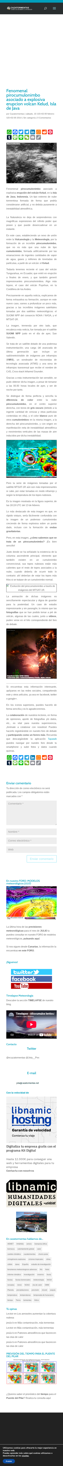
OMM (47, 1285)
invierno (40, 1275)
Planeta (10, 1290)
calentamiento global (25, 1249)
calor (39, 1249)
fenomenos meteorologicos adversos (22, 1269)
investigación (29, 1275)
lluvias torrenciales (23, 1280)
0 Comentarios (44, 118)
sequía (52, 1290)
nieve (19, 1285)
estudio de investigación (41, 1264)
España (25, 1264)
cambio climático (14, 1254)
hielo (47, 1269)
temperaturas (25, 1295)
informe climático (14, 1275)
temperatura (12, 1295)
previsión (35, 1290)
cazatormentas (29, 1254)
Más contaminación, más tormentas (36, 1322)
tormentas (27, 1300)
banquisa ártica (41, 1244)
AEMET (10, 1244)
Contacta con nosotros (20, 1170)
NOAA (27, 1285)
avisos (29, 1244)
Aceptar (9, 1461)
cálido (9, 1264)
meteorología (38, 1280)
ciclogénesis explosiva (16, 1259)
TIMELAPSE (35, 1000)
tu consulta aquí (42, 1398)
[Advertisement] (31, 55)
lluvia (49, 1275)
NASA (49, 1280)
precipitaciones (23, 1290)
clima (48, 1259)
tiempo (10, 1300)
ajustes (25, 1455)
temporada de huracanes (44, 1295)
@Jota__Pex (32, 1057)
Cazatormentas (17, 114)
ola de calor (37, 1285)
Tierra (18, 1300)
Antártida (20, 1244)
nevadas (10, 1285)
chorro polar (43, 1254)
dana (17, 1264)
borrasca (11, 1249)
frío (41, 1269)
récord (44, 1290)
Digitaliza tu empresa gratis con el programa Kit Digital (31, 1148)
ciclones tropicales (35, 1259)
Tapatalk (52, 739)
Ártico (36, 1300)
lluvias (10, 1280)
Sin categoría (29, 118)
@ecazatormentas (15, 1057)
